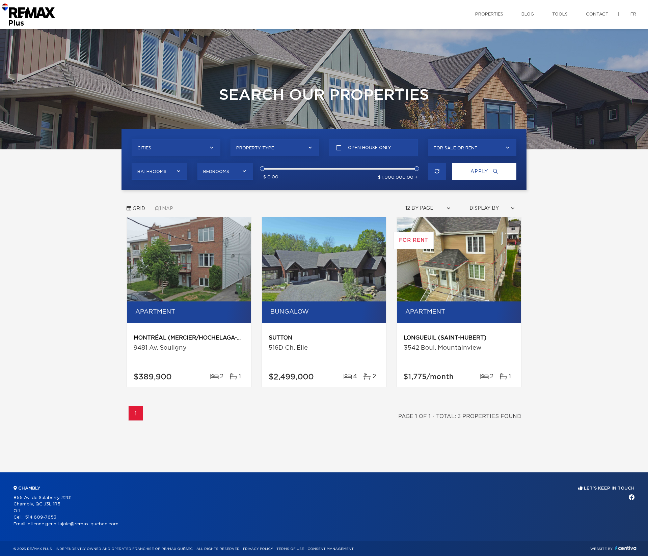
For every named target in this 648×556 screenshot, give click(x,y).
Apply (480, 171)
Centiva (626, 548)
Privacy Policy (258, 549)
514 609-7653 (40, 517)
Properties (489, 14)
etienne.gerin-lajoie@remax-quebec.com (73, 524)
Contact (597, 14)
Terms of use (290, 549)
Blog (527, 14)
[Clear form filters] (437, 171)
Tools (560, 14)
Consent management (330, 549)
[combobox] (176, 147)
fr (633, 14)
